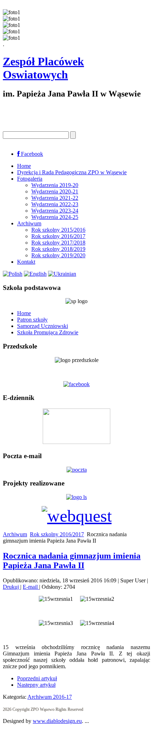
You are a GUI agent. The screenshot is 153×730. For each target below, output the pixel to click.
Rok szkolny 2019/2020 (58, 255)
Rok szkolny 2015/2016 (58, 230)
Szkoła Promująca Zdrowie (47, 332)
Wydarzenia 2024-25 (54, 217)
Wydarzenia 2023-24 (54, 211)
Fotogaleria (29, 179)
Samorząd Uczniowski (42, 326)
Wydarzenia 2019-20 (54, 185)
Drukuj (11, 587)
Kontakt (26, 262)
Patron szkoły (32, 320)
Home (24, 166)
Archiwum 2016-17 (49, 697)
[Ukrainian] (62, 273)
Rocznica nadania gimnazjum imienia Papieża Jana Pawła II (72, 560)
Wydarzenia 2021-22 (54, 198)
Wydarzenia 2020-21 (54, 191)
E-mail (31, 587)
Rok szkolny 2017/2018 (58, 243)
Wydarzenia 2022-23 (54, 204)
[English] (35, 273)
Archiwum (29, 223)
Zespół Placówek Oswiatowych (43, 68)
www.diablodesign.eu (57, 721)
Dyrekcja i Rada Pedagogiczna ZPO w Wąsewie (72, 172)
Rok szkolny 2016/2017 (58, 236)
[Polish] (12, 273)
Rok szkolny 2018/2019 (58, 249)
